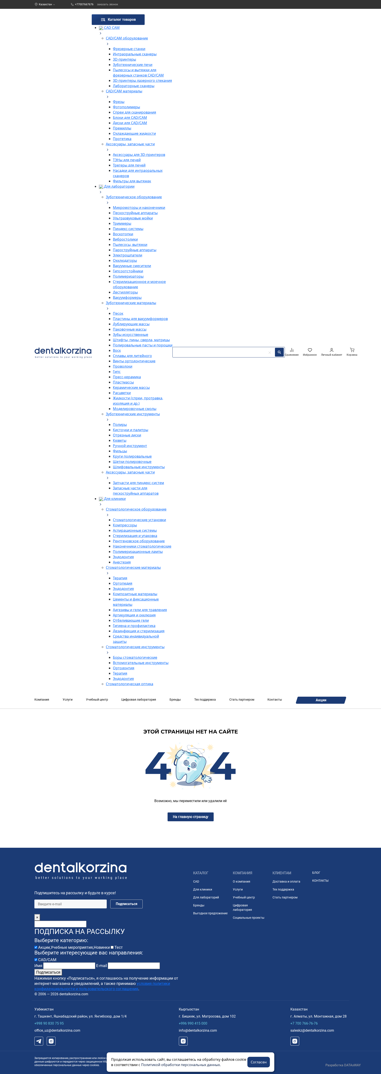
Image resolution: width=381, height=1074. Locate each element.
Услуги (68, 699)
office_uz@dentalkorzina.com (57, 1030)
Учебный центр (97, 699)
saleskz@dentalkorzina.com (312, 1030)
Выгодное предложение (210, 913)
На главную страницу (190, 817)
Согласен (259, 1062)
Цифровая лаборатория (138, 699)
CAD (196, 881)
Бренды (175, 699)
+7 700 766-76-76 (304, 1023)
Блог (316, 872)
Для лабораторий (206, 897)
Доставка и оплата (286, 881)
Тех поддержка (205, 699)
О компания (241, 881)
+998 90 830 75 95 (49, 1023)
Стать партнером (241, 699)
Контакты (274, 699)
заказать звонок (107, 4)
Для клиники (202, 889)
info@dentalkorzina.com (198, 1030)
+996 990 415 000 (193, 1023)
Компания (41, 699)
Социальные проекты (248, 917)
